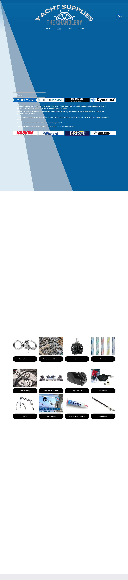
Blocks (77, 359)
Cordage (103, 359)
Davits (25, 416)
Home (59, 28)
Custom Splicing (25, 391)
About (69, 28)
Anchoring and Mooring (51, 359)
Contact (81, 28)
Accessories (103, 391)
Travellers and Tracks (51, 391)
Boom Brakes (51, 416)
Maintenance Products (77, 416)
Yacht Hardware (25, 359)
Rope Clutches (77, 391)
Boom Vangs (103, 416)
